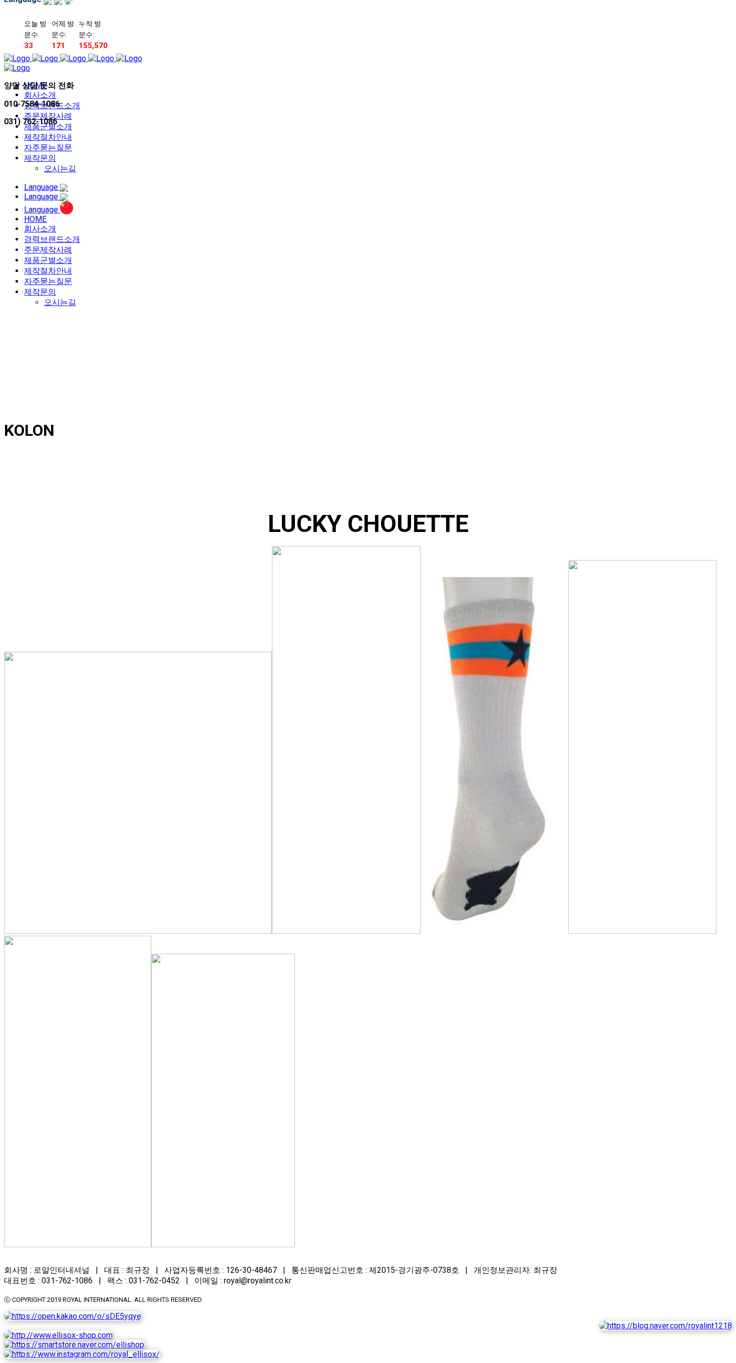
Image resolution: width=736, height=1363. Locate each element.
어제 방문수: (63, 29)
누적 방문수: (90, 29)
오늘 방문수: (35, 29)
